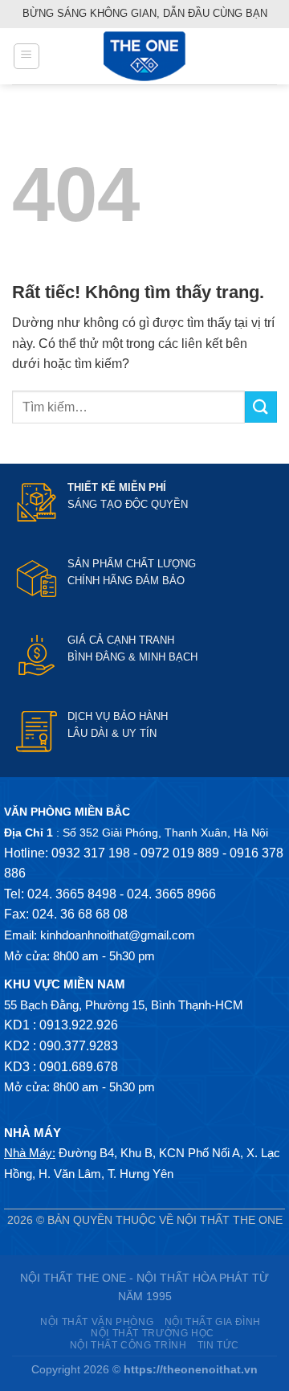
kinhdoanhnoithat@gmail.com (117, 935)
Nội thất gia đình (213, 1322)
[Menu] (26, 56)
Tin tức (218, 1345)
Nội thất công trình (128, 1345)
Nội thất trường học (152, 1333)
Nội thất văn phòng (96, 1322)
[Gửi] (261, 407)
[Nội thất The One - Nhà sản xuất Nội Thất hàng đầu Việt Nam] (144, 56)
